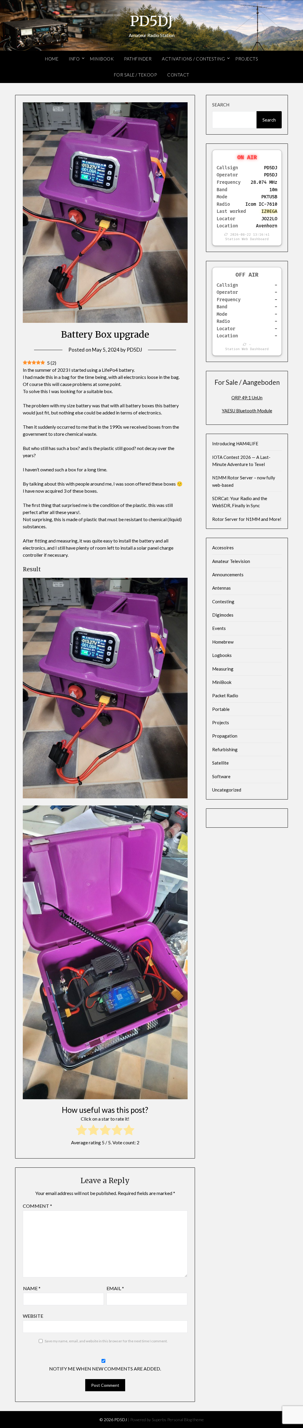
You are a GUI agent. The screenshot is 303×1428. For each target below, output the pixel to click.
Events (219, 628)
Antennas (221, 588)
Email (115, 1288)
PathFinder (138, 58)
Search (220, 104)
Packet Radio (225, 695)
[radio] (81, 1130)
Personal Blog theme (185, 1419)
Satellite (220, 762)
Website (33, 1316)
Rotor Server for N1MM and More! (246, 519)
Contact (178, 74)
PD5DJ (151, 21)
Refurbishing (225, 749)
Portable (221, 709)
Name (32, 1288)
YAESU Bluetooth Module (247, 410)
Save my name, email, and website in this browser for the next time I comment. (106, 1341)
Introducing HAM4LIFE (235, 443)
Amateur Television (231, 561)
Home (51, 58)
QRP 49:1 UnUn (246, 397)
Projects (246, 58)
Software (221, 776)
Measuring (222, 668)
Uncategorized (226, 789)
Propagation (224, 735)
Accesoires (223, 547)
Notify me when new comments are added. (105, 1368)
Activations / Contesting (193, 58)
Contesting (223, 601)
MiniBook (102, 58)
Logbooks (222, 655)
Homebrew (222, 641)
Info (74, 58)
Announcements (228, 574)
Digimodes (222, 615)
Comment (37, 1206)
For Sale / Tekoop (135, 74)
